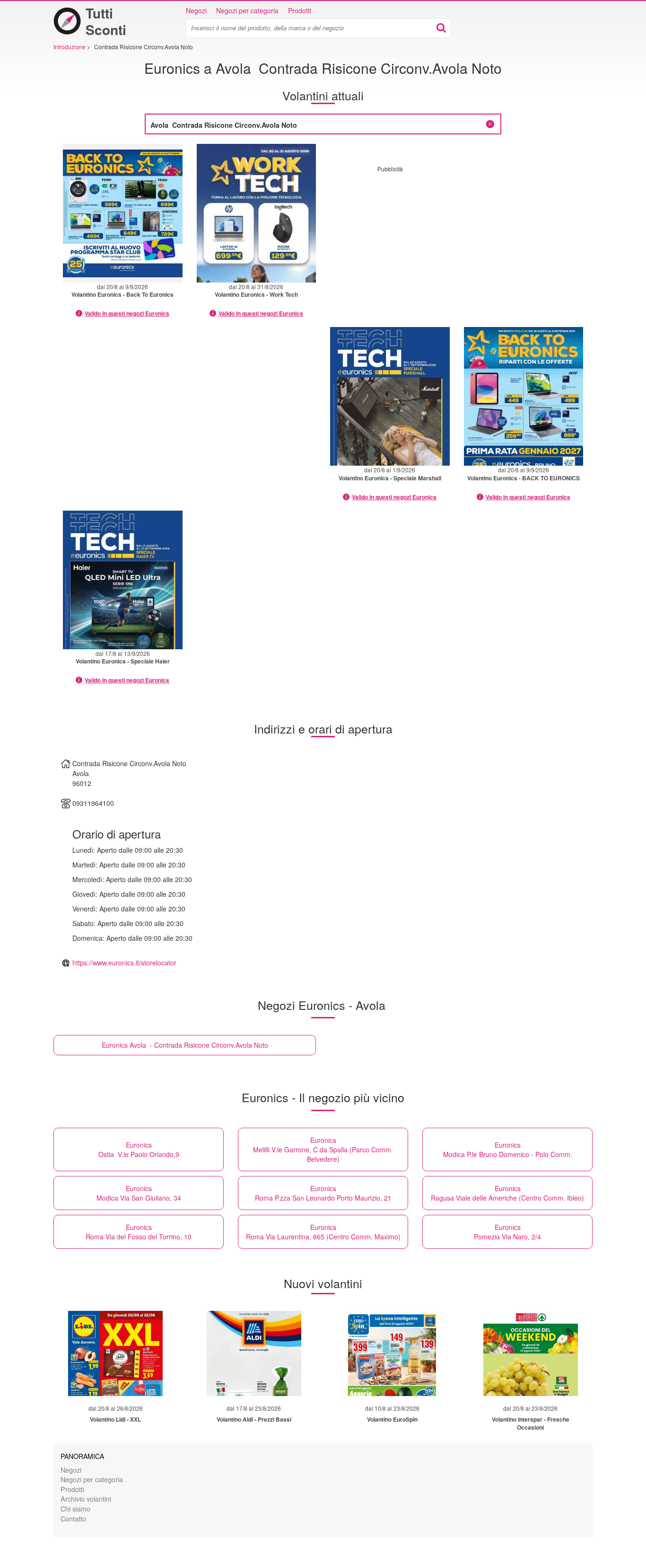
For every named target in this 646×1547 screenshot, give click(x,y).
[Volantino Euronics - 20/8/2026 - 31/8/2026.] (256, 213)
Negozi (196, 10)
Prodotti (299, 10)
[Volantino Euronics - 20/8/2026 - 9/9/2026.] (123, 213)
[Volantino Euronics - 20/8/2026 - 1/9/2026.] (390, 396)
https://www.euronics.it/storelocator (124, 962)
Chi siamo (75, 1508)
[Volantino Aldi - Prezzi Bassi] (254, 1353)
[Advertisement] (456, 239)
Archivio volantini (86, 1498)
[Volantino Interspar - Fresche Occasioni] (530, 1353)
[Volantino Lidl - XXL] (115, 1353)
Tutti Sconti (106, 21)
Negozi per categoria (247, 10)
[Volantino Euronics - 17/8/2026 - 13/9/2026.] (123, 580)
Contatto (73, 1518)
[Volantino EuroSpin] (392, 1353)
